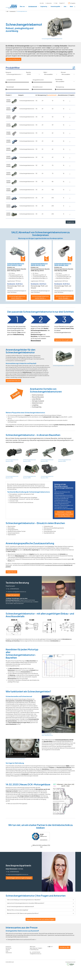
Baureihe (28, 72)
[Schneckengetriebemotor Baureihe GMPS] (49, 452)
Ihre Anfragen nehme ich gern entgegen (19, 878)
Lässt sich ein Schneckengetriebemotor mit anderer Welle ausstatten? (25, 903)
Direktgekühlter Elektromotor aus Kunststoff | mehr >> (22, 939)
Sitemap (8, 949)
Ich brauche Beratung (13, 59)
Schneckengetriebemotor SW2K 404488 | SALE (62, 264)
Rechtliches (8, 948)
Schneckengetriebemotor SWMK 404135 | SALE (39, 264)
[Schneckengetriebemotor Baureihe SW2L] (14, 469)
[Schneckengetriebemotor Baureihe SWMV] (31, 469)
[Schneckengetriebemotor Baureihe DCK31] (58, 26)
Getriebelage (58, 79)
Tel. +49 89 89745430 (13, 589)
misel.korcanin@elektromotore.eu (17, 591)
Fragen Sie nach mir (13, 595)
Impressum (8, 946)
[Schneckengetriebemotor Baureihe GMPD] (14, 452)
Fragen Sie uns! (11, 572)
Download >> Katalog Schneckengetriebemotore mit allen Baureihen (64, 514)
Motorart (63, 72)
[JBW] (11, 6)
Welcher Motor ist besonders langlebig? (17, 910)
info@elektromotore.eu (35, 953)
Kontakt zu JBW (64, 947)
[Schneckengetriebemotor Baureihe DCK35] (64, 356)
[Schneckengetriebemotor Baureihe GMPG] (31, 452)
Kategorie (8, 72)
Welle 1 (45, 72)
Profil (7, 951)
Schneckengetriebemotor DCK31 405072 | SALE (15, 264)
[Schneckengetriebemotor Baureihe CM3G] (49, 469)
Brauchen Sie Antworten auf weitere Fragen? (40, 919)
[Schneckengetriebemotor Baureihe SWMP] (66, 452)
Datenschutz (9, 952)
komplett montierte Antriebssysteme (34, 563)
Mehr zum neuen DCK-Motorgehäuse (17, 803)
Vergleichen (70, 222)
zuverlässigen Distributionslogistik (54, 565)
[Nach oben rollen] (78, 966)
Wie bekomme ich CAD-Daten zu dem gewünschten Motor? (23, 913)
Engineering (51, 546)
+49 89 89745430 (36, 952)
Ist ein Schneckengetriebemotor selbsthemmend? (20, 906)
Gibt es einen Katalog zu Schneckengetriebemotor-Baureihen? (23, 899)
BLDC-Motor (63, 54)
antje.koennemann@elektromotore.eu (18, 874)
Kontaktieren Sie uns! (13, 380)
